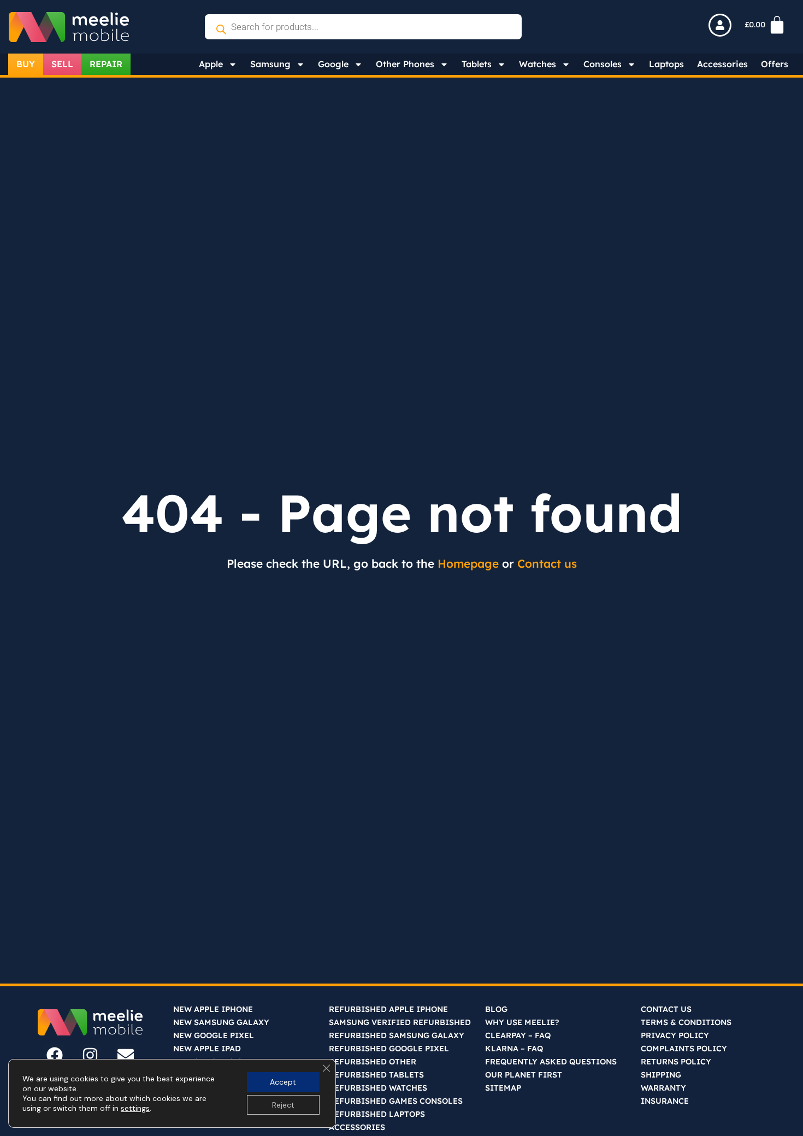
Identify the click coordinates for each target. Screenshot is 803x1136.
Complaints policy (684, 1048)
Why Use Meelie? (522, 1022)
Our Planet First (523, 1075)
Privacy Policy (675, 1035)
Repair (106, 63)
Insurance (665, 1101)
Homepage (468, 563)
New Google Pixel (213, 1035)
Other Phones (405, 63)
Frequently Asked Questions (551, 1062)
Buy (25, 63)
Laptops (666, 63)
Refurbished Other (372, 1062)
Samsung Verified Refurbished (400, 1022)
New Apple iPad (207, 1048)
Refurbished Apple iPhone (388, 1009)
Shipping (661, 1075)
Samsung (270, 63)
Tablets (477, 63)
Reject (283, 1105)
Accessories (722, 63)
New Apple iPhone (213, 1009)
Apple (211, 63)
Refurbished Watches (378, 1088)
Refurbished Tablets (376, 1075)
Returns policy (676, 1062)
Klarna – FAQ (514, 1048)
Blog (496, 1009)
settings (135, 1108)
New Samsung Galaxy (221, 1022)
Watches (537, 63)
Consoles (602, 63)
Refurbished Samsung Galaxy (396, 1035)
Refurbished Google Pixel (389, 1048)
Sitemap (503, 1088)
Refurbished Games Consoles (396, 1101)
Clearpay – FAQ (518, 1035)
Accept (283, 1082)
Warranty (663, 1088)
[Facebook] (55, 1055)
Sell (62, 63)
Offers (774, 63)
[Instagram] (90, 1055)
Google (333, 63)
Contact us (547, 563)
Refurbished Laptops (377, 1114)
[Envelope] (126, 1055)
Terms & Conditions (686, 1022)
